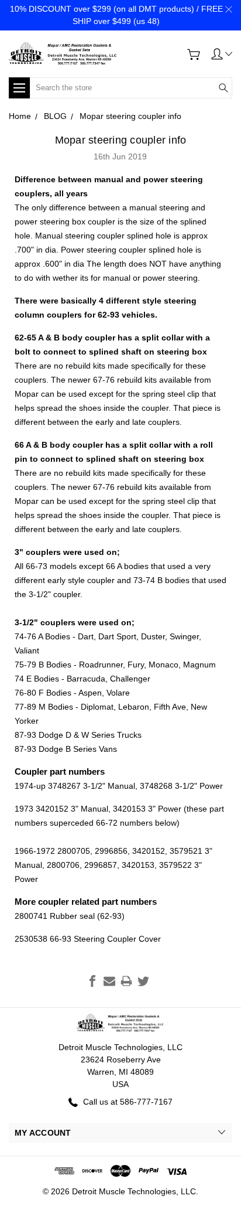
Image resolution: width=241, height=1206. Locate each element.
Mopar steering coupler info (121, 140)
